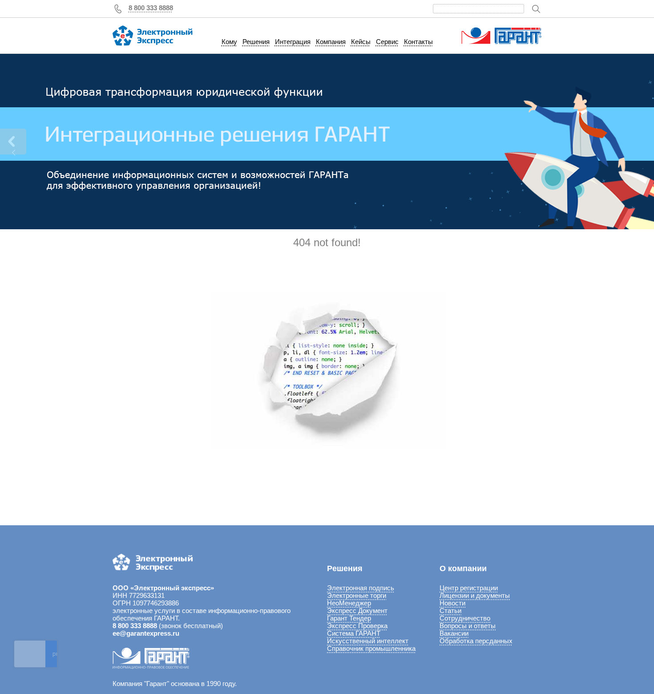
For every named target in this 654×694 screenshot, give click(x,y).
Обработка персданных (476, 641)
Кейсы (361, 41)
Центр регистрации (469, 588)
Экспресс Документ (357, 610)
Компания (331, 41)
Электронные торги (356, 595)
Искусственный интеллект (367, 641)
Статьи (450, 610)
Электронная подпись (360, 588)
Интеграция (293, 41)
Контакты (418, 41)
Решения (256, 41)
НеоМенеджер (349, 603)
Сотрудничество (465, 618)
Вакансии (454, 633)
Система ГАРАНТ (353, 633)
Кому (229, 41)
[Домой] (153, 35)
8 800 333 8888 (151, 8)
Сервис (387, 41)
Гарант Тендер (349, 618)
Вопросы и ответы (468, 625)
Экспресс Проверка (357, 625)
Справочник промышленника (371, 648)
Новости (452, 603)
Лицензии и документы (475, 595)
